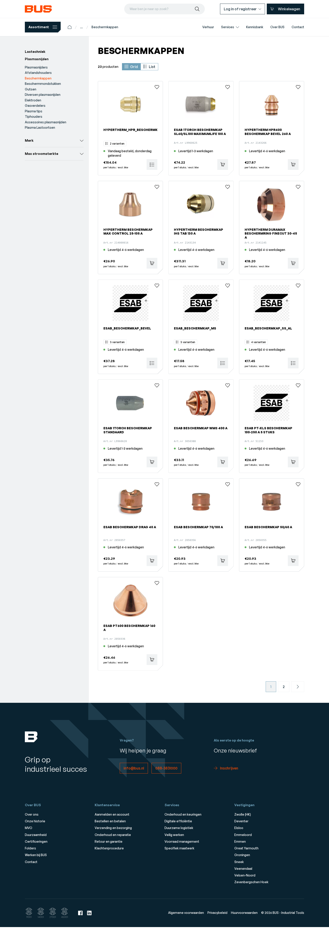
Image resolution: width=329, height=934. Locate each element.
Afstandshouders (38, 73)
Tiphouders (33, 116)
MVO (28, 828)
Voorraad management (181, 841)
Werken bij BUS (36, 855)
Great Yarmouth (246, 848)
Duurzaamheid (36, 835)
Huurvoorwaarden (244, 913)
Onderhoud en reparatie (113, 835)
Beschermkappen (105, 27)
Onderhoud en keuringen (182, 814)
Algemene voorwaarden (186, 913)
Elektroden (33, 100)
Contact (31, 862)
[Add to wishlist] (157, 87)
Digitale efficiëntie (178, 821)
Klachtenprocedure (109, 848)
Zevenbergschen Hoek (251, 882)
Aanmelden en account (112, 814)
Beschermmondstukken (43, 83)
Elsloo (238, 828)
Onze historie (35, 821)
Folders (30, 848)
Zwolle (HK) (242, 814)
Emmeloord (243, 835)
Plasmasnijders (36, 67)
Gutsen (30, 89)
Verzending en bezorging (113, 828)
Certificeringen (36, 841)
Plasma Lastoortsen (40, 127)
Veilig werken (174, 835)
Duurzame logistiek (178, 828)
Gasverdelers (35, 105)
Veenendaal (243, 868)
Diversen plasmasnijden (42, 94)
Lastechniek (35, 51)
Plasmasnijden (37, 59)
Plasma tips (33, 111)
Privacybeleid (217, 913)
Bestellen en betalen (110, 821)
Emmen (240, 841)
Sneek (239, 862)
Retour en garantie (108, 841)
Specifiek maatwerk (179, 848)
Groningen (242, 855)
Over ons (31, 814)
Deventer (241, 821)
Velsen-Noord (244, 875)
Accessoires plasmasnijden (45, 122)
